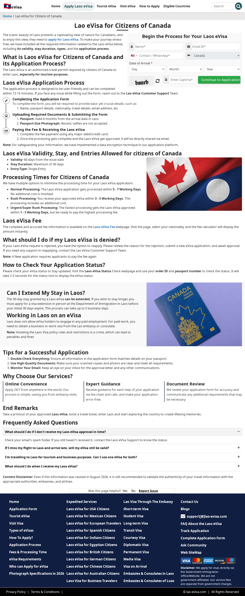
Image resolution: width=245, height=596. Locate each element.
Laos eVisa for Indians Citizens (90, 537)
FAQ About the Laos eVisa (201, 523)
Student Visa (133, 516)
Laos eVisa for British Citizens (89, 552)
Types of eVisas (21, 530)
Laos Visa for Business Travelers (91, 581)
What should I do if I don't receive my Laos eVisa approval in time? (55, 432)
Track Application (195, 531)
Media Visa (132, 559)
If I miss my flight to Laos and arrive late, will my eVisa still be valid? (57, 448)
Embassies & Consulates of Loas (148, 581)
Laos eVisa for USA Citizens (87, 509)
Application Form (23, 509)
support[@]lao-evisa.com (207, 516)
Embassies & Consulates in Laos (148, 573)
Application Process (25, 545)
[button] (238, 6)
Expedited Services (81, 501)
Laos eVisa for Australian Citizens (92, 573)
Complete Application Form (203, 538)
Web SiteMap (191, 552)
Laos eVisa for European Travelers (93, 523)
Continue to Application (220, 79)
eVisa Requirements (25, 559)
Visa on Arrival (135, 566)
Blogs (185, 509)
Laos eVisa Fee (104, 227)
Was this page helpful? (104, 491)
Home (55, 6)
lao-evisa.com (196, 592)
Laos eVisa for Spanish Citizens (90, 530)
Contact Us (189, 501)
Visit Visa (16, 523)
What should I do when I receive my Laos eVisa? (41, 466)
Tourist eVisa (106, 6)
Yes (125, 491)
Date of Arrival (141, 63)
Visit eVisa (128, 6)
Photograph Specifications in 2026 (36, 573)
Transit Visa (132, 530)
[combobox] (133, 55)
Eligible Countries (176, 6)
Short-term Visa (136, 509)
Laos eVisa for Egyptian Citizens (91, 545)
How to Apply (149, 6)
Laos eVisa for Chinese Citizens (90, 566)
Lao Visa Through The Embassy (148, 501)
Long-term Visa (135, 523)
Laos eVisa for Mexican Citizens (91, 516)
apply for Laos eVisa (63, 39)
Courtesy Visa (134, 537)
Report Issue (148, 491)
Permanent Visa (136, 552)
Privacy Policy (16, 592)
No (133, 491)
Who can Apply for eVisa (28, 566)
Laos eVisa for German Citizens (91, 559)
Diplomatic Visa (136, 545)
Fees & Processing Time (28, 552)
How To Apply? (21, 537)
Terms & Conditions (45, 592)
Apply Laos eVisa (78, 6)
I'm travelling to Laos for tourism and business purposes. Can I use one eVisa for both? (71, 457)
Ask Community (194, 545)
